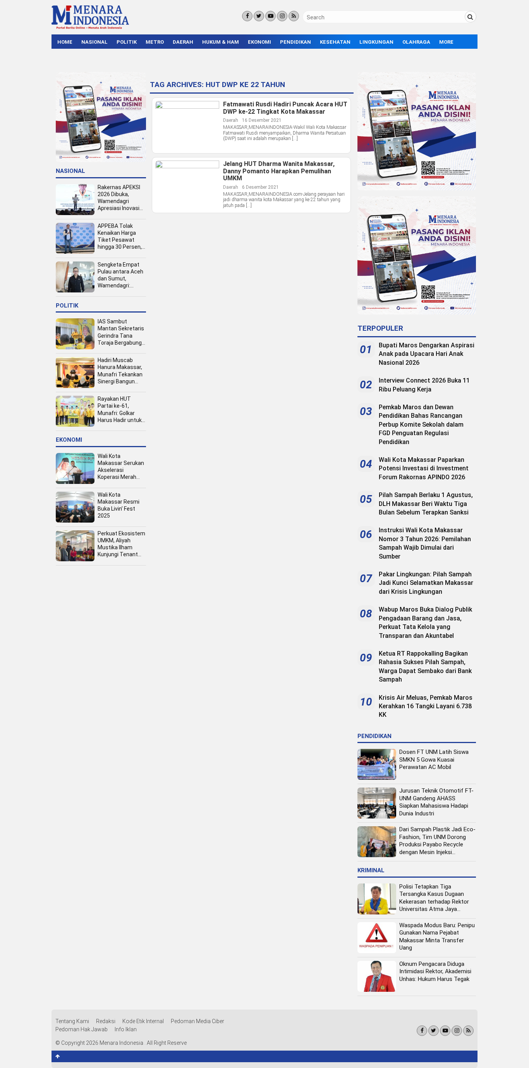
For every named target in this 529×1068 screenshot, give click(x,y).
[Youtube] (270, 16)
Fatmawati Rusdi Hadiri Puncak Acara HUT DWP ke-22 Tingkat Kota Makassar (285, 108)
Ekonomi (259, 42)
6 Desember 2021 (260, 187)
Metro (155, 42)
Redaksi (105, 1021)
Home (64, 42)
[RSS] (294, 16)
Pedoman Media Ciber (197, 1021)
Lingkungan (376, 42)
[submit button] (470, 16)
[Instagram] (282, 16)
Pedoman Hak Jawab (81, 1029)
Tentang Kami (72, 1021)
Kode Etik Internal (143, 1021)
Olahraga (416, 42)
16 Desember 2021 (262, 120)
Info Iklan (126, 1029)
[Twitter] (259, 16)
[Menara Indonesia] (90, 28)
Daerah (183, 42)
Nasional (94, 42)
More (446, 42)
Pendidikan (295, 42)
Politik (127, 42)
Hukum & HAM (220, 42)
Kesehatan (335, 42)
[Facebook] (247, 16)
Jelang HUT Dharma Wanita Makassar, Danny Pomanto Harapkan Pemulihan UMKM (279, 171)
